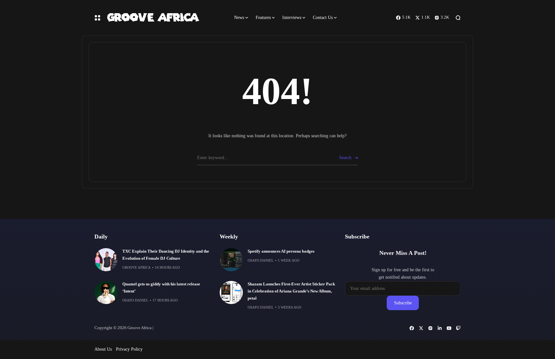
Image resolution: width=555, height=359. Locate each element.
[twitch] (458, 328)
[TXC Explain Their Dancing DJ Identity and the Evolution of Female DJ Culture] (106, 259)
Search (345, 157)
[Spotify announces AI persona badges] (231, 259)
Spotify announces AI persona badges (281, 251)
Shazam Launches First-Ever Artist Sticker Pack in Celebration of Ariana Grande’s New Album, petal (291, 291)
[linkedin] (439, 328)
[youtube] (449, 328)
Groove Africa (136, 267)
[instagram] (430, 328)
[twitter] (421, 328)
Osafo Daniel (135, 300)
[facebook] (412, 328)
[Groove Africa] (165, 17)
